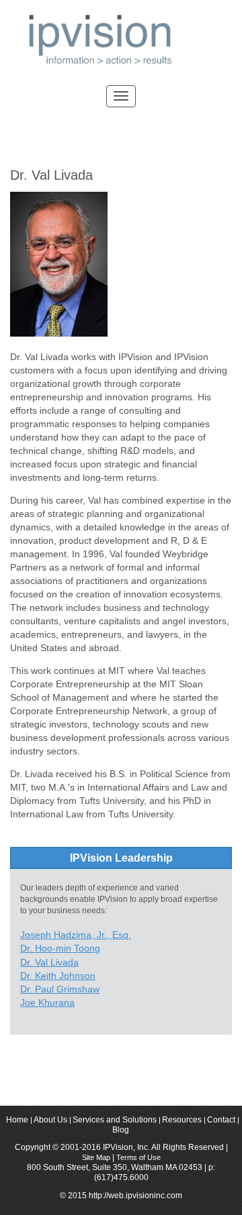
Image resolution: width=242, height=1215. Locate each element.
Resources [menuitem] (182, 1120)
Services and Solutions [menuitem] (115, 1120)
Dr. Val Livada (49, 962)
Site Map (97, 1157)
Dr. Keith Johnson (57, 975)
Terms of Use (138, 1157)
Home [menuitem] (17, 1120)
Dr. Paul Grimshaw (59, 989)
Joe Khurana (47, 1002)
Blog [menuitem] (120, 1130)
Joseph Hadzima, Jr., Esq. (75, 934)
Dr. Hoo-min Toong (60, 948)
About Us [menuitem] (50, 1120)
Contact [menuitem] (221, 1120)
